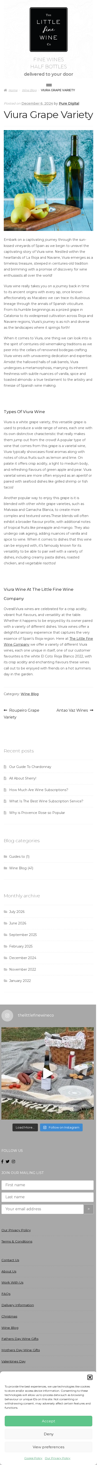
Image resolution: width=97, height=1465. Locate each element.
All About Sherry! (22, 778)
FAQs (5, 1294)
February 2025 (20, 946)
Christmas (9, 1316)
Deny (48, 1434)
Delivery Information (17, 1305)
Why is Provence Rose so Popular (37, 813)
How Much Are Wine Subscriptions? (38, 790)
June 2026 (17, 923)
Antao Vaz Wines (72, 711)
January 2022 (20, 981)
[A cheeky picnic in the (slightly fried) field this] (47, 1073)
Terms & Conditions (16, 1241)
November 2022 (22, 969)
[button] (90, 1377)
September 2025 (23, 935)
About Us (8, 1271)
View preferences (48, 1447)
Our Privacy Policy (57, 1458)
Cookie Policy (33, 1458)
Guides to (17, 856)
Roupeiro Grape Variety (21, 713)
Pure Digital (69, 103)
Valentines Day (13, 1361)
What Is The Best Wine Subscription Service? (46, 801)
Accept (48, 1421)
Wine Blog (30, 694)
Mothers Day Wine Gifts (20, 1350)
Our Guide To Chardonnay (30, 767)
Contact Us (10, 1260)
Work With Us (12, 1282)
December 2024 (22, 958)
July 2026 (16, 912)
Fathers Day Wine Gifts (19, 1339)
